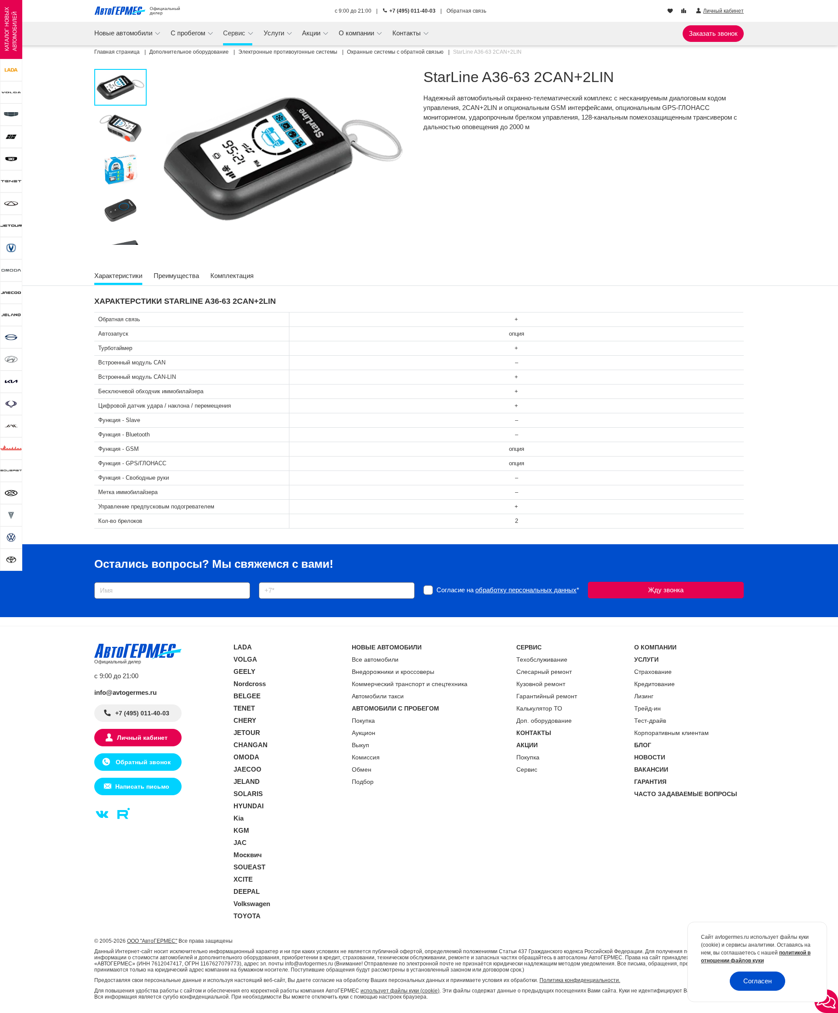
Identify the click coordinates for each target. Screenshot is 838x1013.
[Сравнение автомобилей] (684, 11)
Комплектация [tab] (232, 275)
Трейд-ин (647, 708)
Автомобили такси (378, 696)
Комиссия (366, 757)
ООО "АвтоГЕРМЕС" (152, 941)
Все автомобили (375, 659)
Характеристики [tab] (118, 275)
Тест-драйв (650, 720)
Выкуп (360, 745)
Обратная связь (466, 11)
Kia (239, 818)
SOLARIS (248, 793)
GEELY (244, 671)
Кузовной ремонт (540, 683)
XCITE (243, 879)
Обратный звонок (142, 762)
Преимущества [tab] (176, 275)
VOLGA (245, 659)
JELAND (247, 781)
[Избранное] (671, 11)
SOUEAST (249, 867)
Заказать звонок (713, 33)
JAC (240, 842)
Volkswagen (252, 903)
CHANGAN (251, 745)
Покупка (363, 720)
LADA (243, 647)
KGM (241, 830)
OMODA (246, 757)
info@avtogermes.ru (125, 692)
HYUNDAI (249, 806)
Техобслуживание (541, 659)
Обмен (361, 769)
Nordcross (250, 683)
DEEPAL (247, 891)
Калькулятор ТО (539, 708)
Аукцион (363, 732)
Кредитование (654, 683)
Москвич (248, 854)
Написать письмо (142, 786)
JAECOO (247, 769)
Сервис (526, 769)
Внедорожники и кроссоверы (393, 671)
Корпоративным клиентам (671, 732)
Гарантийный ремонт (546, 696)
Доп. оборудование (544, 720)
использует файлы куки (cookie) (400, 991)
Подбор (363, 781)
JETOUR (247, 732)
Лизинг (643, 696)
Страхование (653, 671)
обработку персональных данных (526, 590)
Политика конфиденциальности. (579, 980)
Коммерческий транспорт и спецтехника (409, 683)
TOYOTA (247, 916)
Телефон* (269, 579)
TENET (244, 708)
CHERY (245, 720)
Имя (98, 579)
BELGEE (247, 696)
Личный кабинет (142, 737)
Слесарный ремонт (544, 671)
